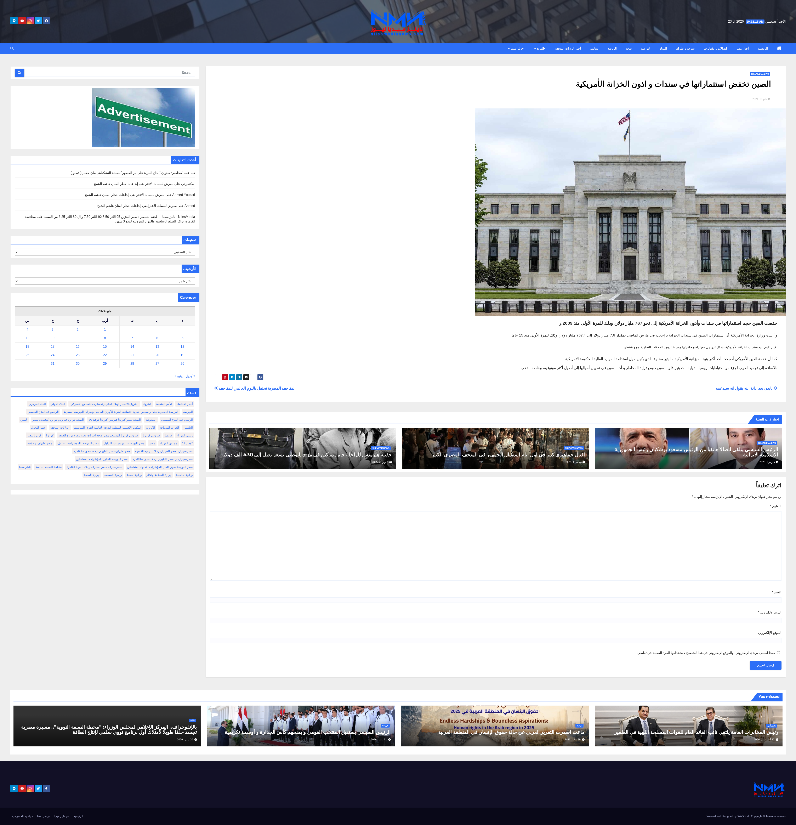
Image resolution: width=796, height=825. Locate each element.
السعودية (151, 419)
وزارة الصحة (134, 474)
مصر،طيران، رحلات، (39, 443)
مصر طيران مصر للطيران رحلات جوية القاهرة (94, 467)
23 (78, 355)
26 (182, 363)
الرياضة (612, 48)
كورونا (49, 435)
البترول (147, 404)
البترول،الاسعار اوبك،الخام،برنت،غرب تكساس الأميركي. (104, 404)
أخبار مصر (742, 48)
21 (132, 355)
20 (157, 355)
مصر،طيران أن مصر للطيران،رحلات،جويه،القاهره (162, 459)
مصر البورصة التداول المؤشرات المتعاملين (102, 459)
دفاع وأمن (771, 725)
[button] (12, 48)
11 (27, 338)
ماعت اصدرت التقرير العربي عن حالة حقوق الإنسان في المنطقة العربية (511, 732)
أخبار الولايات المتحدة (568, 48)
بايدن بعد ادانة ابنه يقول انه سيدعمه (744, 388)
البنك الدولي (58, 404)
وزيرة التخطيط (113, 474)
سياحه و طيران (685, 48)
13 (157, 346)
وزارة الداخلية (184, 474)
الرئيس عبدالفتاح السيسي (43, 411)
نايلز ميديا (516, 48)
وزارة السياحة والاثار (159, 474)
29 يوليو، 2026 (573, 739)
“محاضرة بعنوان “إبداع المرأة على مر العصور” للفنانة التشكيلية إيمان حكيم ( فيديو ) (127, 173)
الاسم (776, 592)
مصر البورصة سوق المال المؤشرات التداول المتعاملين (160, 467)
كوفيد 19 (187, 443)
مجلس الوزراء (168, 443)
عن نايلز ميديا (61, 816)
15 (105, 346)
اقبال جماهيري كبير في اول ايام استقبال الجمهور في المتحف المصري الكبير (508, 455)
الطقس (188, 427)
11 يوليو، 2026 (379, 739)
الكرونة (150, 427)
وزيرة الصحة (91, 474)
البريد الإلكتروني (769, 612)
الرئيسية (763, 48)
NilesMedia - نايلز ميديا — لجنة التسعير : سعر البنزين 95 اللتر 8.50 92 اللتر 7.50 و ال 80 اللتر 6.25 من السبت (119, 217)
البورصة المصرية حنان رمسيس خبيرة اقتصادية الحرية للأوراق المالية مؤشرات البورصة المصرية (120, 411)
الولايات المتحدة (59, 427)
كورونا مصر (34, 435)
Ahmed (189, 206)
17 (53, 346)
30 (78, 363)
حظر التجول (38, 427)
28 (132, 363)
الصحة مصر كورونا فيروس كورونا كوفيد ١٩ (115, 419)
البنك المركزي (37, 404)
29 (105, 363)
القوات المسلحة (169, 427)
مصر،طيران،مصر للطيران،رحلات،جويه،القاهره (102, 451)
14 (132, 346)
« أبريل (190, 376)
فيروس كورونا (151, 435)
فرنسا (168, 435)
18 (27, 346)
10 (53, 338)
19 (182, 355)
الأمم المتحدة (164, 404)
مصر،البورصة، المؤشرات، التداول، (78, 443)
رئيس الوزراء (185, 435)
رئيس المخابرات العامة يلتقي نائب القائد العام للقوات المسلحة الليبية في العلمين (695, 732)
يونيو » (179, 376)
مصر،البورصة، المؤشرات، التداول (124, 443)
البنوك (663, 48)
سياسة (594, 48)
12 (182, 346)
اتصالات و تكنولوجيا (715, 48)
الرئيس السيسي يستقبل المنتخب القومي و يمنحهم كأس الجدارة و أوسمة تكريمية (308, 732)
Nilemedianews (760, 74)
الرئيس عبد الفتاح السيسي (177, 419)
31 (53, 363)
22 (105, 355)
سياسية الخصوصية (22, 816)
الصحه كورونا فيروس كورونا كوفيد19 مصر (58, 419)
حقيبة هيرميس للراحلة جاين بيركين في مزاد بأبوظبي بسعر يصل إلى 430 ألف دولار (307, 455)
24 (53, 355)
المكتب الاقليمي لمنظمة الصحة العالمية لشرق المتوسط (107, 427)
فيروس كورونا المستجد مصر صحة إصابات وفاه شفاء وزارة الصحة (98, 435)
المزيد (540, 48)
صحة (629, 48)
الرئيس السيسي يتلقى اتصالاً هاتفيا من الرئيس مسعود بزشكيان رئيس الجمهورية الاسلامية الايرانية (696, 452)
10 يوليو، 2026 (185, 739)
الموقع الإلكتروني (769, 632)
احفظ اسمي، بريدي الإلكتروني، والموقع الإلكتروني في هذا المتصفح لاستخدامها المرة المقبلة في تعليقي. (706, 653)
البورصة (645, 48)
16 (78, 346)
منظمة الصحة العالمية (48, 467)
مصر (152, 443)
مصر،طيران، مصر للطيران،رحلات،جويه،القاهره (164, 451)
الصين (24, 419)
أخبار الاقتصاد (185, 404)
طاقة (192, 720)
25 (27, 355)
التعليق (775, 506)
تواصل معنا (43, 816)
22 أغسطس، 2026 (764, 739)
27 (157, 363)
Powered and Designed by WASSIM (727, 816)
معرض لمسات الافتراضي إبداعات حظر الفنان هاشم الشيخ (134, 184)
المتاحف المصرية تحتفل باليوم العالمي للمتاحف (257, 388)
